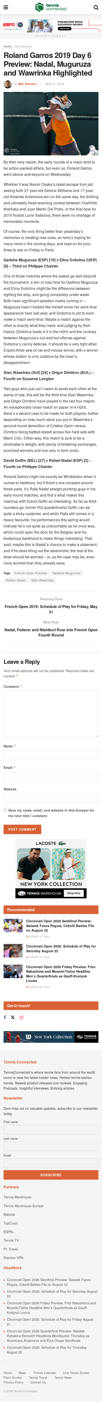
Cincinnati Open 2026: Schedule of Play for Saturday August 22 (61, 948)
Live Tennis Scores (76, 1372)
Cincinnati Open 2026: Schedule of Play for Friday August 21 (50, 1321)
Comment (13, 686)
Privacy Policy (13, 1382)
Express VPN (13, 1257)
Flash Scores (13, 1377)
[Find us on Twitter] (13, 1017)
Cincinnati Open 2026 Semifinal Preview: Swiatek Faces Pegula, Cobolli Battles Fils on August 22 (60, 926)
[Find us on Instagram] (21, 1017)
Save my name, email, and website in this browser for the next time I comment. (51, 813)
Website (10, 789)
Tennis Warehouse (18, 1197)
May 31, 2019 (54, 83)
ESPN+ (9, 1231)
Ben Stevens (23, 46)
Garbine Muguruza (67, 573)
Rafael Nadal (16, 580)
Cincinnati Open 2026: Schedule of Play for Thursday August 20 (47, 1349)
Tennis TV (11, 1240)
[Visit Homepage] (50, 7)
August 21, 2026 (39, 936)
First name (11, 1122)
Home (7, 46)
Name (10, 746)
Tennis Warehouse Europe (23, 1205)
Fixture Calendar (44, 1372)
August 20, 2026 (39, 987)
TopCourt (11, 1223)
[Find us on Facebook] (5, 1017)
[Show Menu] (6, 7)
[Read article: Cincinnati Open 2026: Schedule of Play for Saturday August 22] (13, 950)
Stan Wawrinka (42, 580)
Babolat (9, 1214)
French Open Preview (31, 573)
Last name (11, 1138)
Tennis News (63, 1377)
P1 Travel (11, 1249)
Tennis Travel (38, 1377)
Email (10, 767)
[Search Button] (96, 7)
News (22, 1372)
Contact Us (38, 1382)
